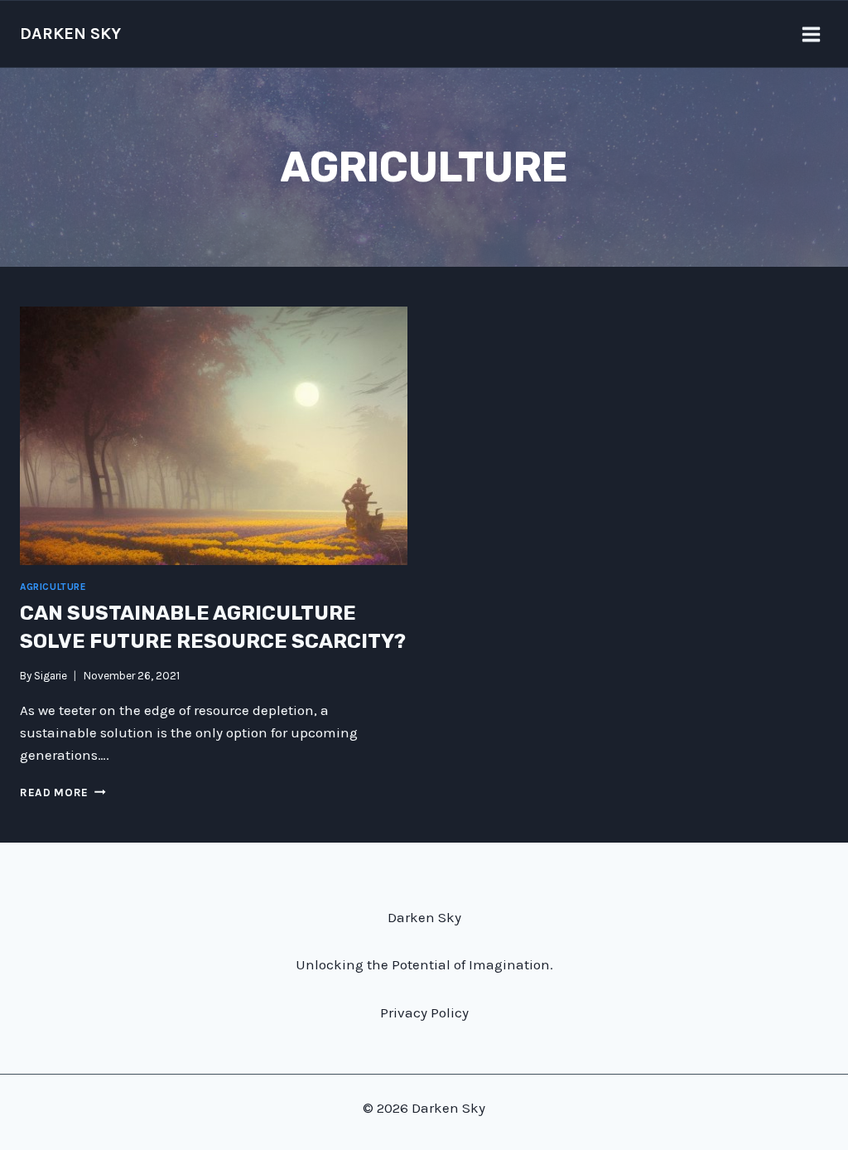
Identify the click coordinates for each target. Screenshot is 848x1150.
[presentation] (213, 436)
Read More (63, 792)
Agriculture (53, 586)
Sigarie (50, 675)
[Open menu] (810, 34)
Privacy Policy (424, 1012)
